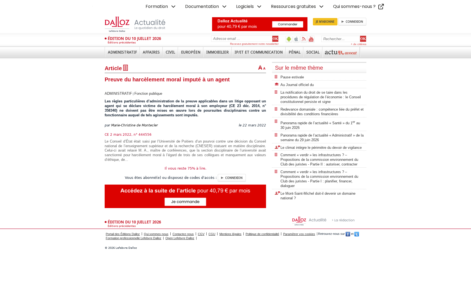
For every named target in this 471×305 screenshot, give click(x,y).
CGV (201, 234)
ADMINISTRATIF (118, 93)
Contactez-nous (183, 234)
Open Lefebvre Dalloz (179, 238)
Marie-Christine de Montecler (134, 125)
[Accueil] (141, 24)
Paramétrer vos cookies (299, 234)
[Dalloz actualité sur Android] (289, 39)
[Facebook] (348, 234)
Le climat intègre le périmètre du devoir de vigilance (321, 148)
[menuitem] (161, 6)
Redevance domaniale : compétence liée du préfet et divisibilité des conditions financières (322, 111)
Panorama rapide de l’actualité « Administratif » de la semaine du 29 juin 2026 (322, 137)
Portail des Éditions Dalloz (123, 234)
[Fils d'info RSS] (303, 39)
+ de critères (358, 44)
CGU (212, 234)
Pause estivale (292, 77)
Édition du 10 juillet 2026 (134, 38)
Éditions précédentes (122, 42)
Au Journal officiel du (297, 85)
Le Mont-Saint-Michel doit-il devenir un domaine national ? (317, 195)
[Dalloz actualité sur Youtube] (311, 39)
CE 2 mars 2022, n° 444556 (128, 135)
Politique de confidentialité (262, 234)
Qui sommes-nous (156, 234)
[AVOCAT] (341, 52)
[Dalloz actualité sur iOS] (296, 39)
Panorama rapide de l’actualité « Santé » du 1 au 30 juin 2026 (320, 125)
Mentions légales (230, 234)
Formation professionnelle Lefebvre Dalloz (133, 238)
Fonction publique (148, 93)
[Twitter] (356, 234)
